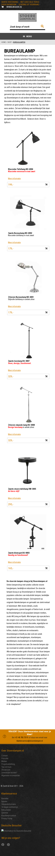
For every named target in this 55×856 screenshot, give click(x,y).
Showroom (5, 770)
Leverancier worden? (9, 772)
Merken (4, 761)
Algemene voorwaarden (10, 775)
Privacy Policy (6, 818)
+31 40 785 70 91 (21, 737)
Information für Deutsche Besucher (17, 831)
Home (3, 42)
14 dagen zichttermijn (9, 807)
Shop (9, 42)
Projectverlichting (8, 764)
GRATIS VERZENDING (9, 2)
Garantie (4, 813)
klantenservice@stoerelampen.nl (30, 741)
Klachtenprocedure (8, 815)
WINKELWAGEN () (14, 7)
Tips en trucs (6, 767)
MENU (29, 36)
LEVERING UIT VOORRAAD (29, 4)
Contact (4, 755)
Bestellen (4, 798)
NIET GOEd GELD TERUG (29, 2)
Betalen (4, 801)
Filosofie (4, 758)
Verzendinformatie (8, 804)
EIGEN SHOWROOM (8, 4)
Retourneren (6, 810)
